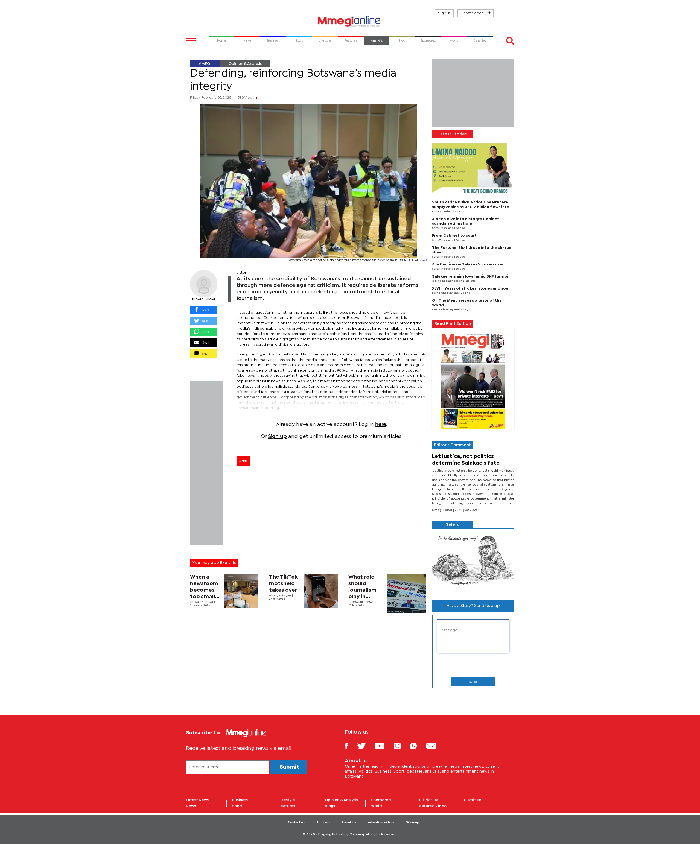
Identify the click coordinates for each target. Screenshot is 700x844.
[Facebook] (350, 745)
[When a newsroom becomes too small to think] (241, 591)
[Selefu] (473, 562)
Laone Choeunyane (445, 293)
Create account (475, 13)
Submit (289, 767)
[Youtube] (383, 745)
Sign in (444, 13)
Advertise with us (381, 822)
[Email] (435, 745)
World (376, 806)
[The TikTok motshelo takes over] (321, 591)
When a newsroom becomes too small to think (204, 590)
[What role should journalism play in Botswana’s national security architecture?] (407, 593)
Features (287, 806)
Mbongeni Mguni (280, 595)
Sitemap (412, 822)
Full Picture (428, 800)
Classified (473, 800)
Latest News (197, 800)
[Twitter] (365, 745)
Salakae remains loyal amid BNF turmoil (470, 276)
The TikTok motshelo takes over (283, 583)
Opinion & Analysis (245, 63)
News (191, 806)
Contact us (296, 822)
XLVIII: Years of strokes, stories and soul (470, 288)
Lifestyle (287, 800)
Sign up (277, 436)
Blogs (330, 806)
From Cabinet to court (454, 235)
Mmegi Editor (442, 510)
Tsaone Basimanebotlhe (448, 281)
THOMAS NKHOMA (203, 299)
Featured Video (432, 806)
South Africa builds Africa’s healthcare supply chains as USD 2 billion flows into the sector (470, 207)
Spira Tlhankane (443, 228)
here (380, 424)
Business (240, 800)
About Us (349, 822)
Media (243, 461)
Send (473, 682)
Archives (323, 822)
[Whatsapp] (417, 745)
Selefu (452, 524)
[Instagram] (401, 745)
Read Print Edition (452, 323)
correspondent (442, 211)
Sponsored (381, 800)
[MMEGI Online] (350, 21)
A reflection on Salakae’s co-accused (468, 264)
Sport (237, 806)
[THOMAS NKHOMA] (203, 283)
